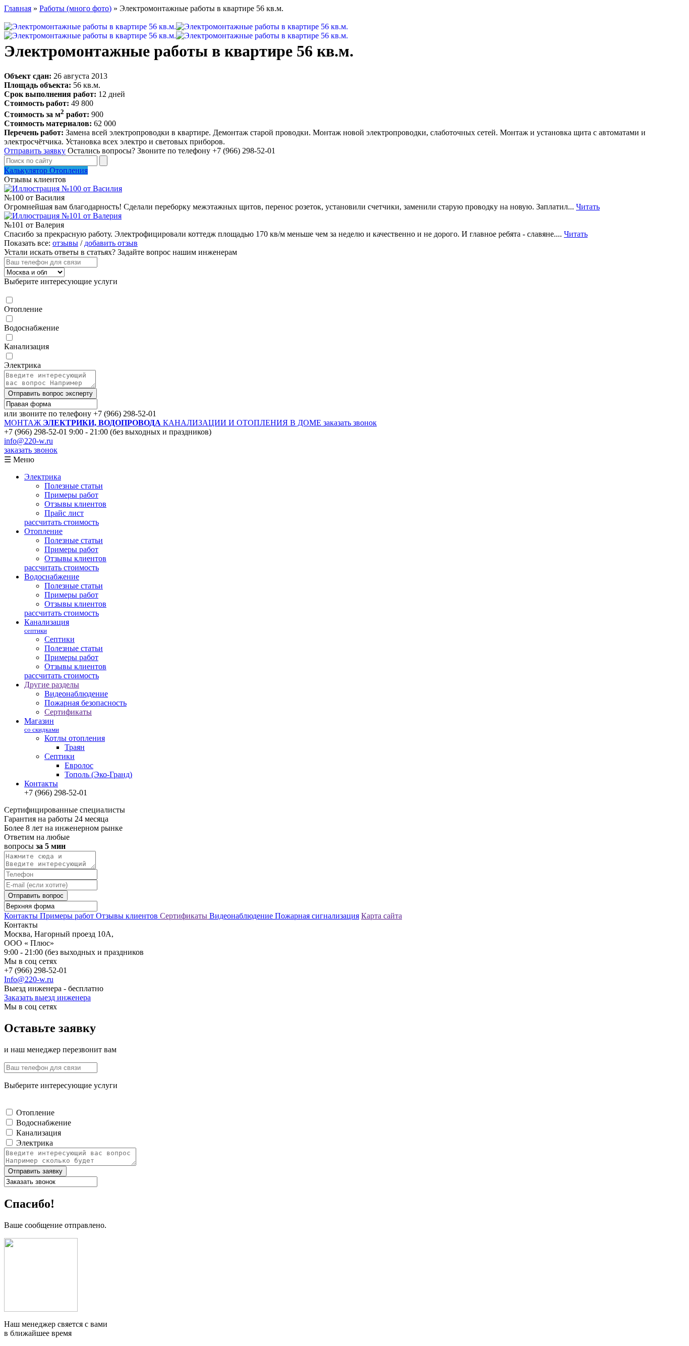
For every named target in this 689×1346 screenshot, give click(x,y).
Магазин (41, 725)
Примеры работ (71, 495)
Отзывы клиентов (75, 504)
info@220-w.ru (28, 441)
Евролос (79, 765)
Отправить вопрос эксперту (50, 393)
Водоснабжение (31, 328)
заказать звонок (350, 422)
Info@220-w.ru (28, 979)
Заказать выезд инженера (47, 997)
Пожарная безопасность (85, 702)
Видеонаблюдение (76, 693)
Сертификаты (68, 712)
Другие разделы (51, 684)
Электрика (22, 365)
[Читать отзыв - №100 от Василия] (63, 188)
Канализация (26, 346)
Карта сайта (381, 915)
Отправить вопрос (36, 895)
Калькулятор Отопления (46, 170)
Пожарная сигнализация (317, 915)
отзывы (65, 243)
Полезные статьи (73, 485)
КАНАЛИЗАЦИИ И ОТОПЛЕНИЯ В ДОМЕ (163, 422)
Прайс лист (64, 513)
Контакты (41, 783)
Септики (59, 639)
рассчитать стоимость (61, 522)
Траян (75, 747)
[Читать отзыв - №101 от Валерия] (63, 215)
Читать (588, 206)
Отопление (23, 309)
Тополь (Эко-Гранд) (98, 774)
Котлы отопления (74, 738)
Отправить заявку (35, 150)
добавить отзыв (111, 243)
